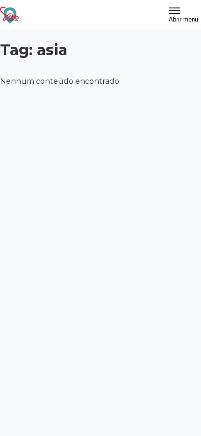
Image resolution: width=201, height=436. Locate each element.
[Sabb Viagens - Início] (9, 15)
